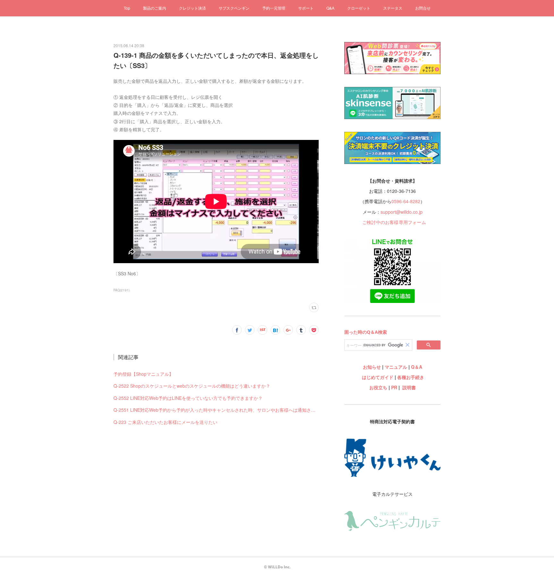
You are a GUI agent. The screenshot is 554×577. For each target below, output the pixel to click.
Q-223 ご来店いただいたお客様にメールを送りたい (165, 422)
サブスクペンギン (234, 8)
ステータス (392, 8)
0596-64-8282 (405, 201)
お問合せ (423, 8)
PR (394, 387)
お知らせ (372, 367)
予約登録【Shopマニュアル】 (143, 374)
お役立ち (378, 387)
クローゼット (358, 8)
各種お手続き (410, 377)
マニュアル (396, 367)
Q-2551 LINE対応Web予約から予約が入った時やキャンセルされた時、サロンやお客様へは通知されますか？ (216, 410)
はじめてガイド (377, 377)
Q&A (330, 8)
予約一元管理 (273, 8)
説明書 (409, 387)
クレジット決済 (192, 8)
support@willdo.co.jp (402, 212)
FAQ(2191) (121, 290)
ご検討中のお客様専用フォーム (394, 222)
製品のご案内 (154, 8)
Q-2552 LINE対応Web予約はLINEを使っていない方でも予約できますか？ (188, 398)
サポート (306, 8)
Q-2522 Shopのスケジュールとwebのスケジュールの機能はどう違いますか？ (191, 386)
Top (127, 8)
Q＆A (416, 367)
